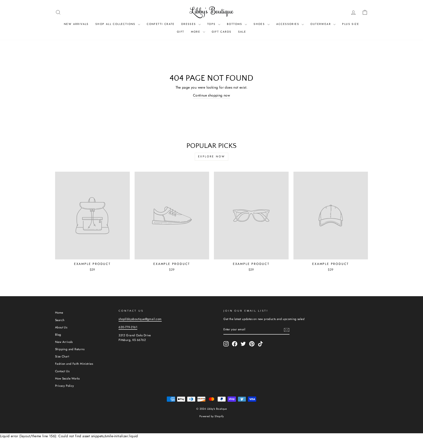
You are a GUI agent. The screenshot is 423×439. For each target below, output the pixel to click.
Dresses (189, 24)
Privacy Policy (64, 385)
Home (59, 312)
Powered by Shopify (211, 416)
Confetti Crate (161, 24)
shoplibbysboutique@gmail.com (140, 319)
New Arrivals (76, 24)
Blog (58, 334)
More (196, 32)
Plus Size (350, 24)
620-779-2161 (128, 327)
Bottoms (235, 24)
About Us (61, 327)
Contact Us (62, 371)
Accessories (288, 24)
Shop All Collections (116, 24)
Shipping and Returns (69, 349)
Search (59, 320)
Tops (212, 24)
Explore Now (211, 156)
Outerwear (321, 24)
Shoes (260, 24)
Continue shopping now (211, 95)
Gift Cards (222, 32)
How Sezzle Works (67, 378)
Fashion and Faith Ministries (74, 363)
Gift (180, 32)
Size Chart (62, 356)
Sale (242, 32)
